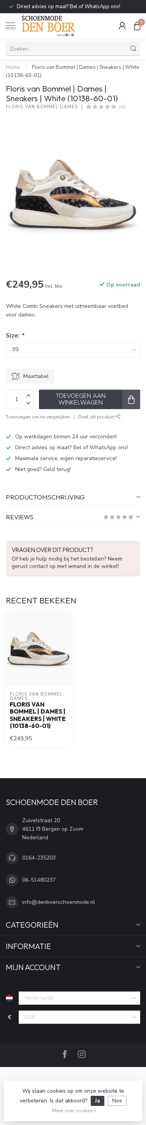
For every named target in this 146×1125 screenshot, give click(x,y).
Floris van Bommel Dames (42, 107)
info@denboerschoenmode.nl (58, 902)
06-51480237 (39, 880)
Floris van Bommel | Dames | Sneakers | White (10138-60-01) (38, 715)
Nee (117, 1100)
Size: (15, 335)
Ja (97, 1100)
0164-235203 (39, 857)
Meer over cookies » (74, 1110)
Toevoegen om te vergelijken (38, 416)
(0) (122, 107)
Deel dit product (97, 416)
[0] (137, 25)
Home (13, 67)
